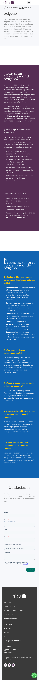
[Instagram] (5, 665)
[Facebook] (9, 665)
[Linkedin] (13, 665)
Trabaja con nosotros (12, 641)
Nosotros (7, 628)
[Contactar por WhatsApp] (34, 675)
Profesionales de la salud (14, 610)
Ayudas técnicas (10, 619)
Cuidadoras (8, 614)
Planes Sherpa (10, 606)
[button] (28, 2)
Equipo (6, 632)
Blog (5, 637)
